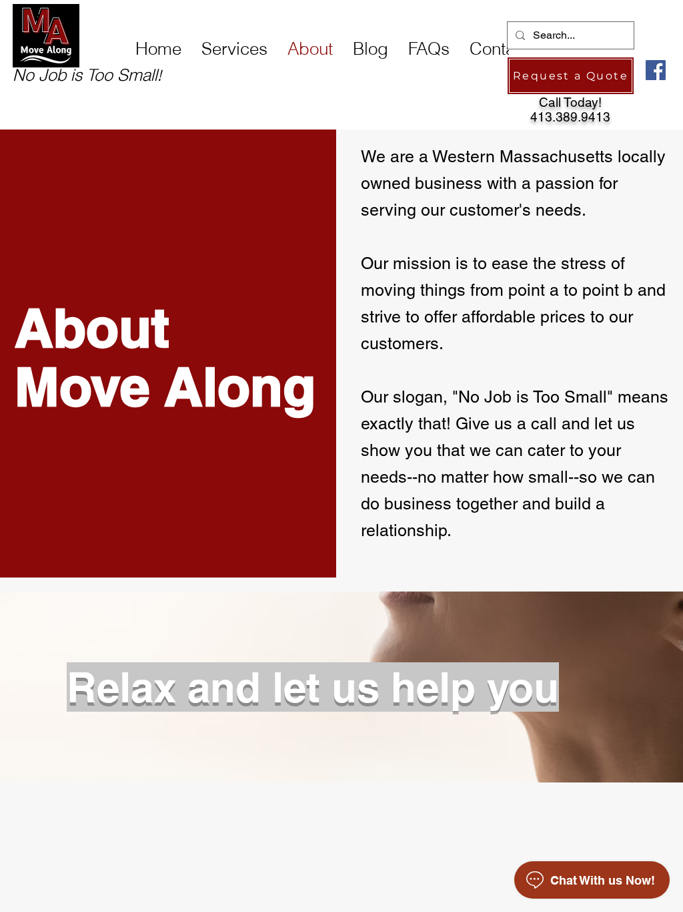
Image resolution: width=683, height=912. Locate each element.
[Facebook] (656, 70)
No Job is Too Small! (87, 73)
